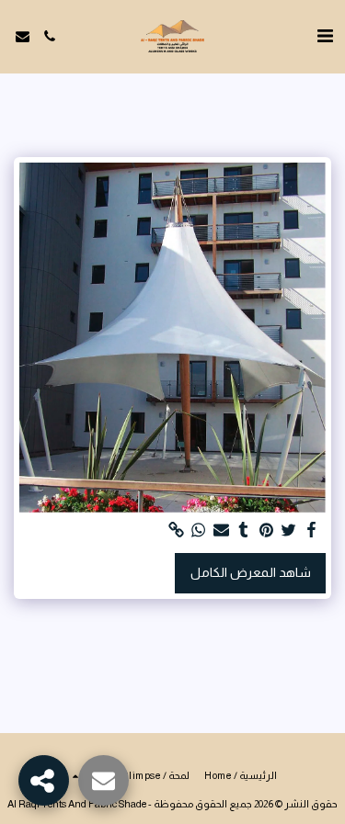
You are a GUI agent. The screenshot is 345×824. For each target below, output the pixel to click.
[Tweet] (289, 530)
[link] (176, 530)
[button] (324, 35)
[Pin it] (267, 530)
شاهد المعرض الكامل (250, 572)
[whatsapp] (198, 530)
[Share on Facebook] (312, 530)
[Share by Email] (221, 530)
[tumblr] (244, 530)
